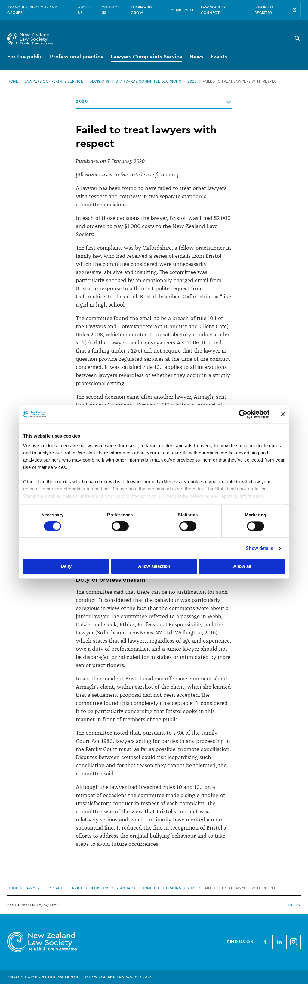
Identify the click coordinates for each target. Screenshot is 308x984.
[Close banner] (283, 414)
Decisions (99, 81)
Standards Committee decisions (148, 81)
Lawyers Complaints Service (53, 81)
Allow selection (154, 566)
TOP (291, 905)
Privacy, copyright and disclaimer (43, 976)
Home (12, 81)
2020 (191, 81)
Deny (66, 566)
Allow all (242, 566)
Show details (259, 548)
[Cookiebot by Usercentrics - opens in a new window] (243, 414)
